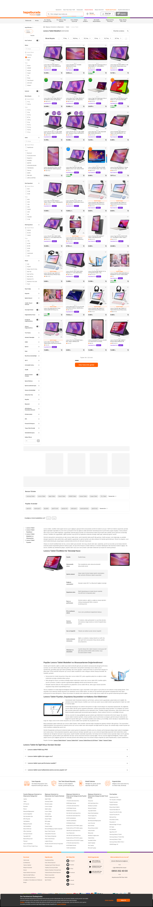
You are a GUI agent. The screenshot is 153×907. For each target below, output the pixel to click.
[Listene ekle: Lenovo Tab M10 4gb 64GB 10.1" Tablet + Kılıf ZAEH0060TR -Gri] (128, 112)
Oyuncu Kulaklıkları (27, 843)
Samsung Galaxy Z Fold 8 (115, 834)
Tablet (100, 740)
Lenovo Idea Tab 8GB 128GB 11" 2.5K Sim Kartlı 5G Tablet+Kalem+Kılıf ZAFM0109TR (119, 65)
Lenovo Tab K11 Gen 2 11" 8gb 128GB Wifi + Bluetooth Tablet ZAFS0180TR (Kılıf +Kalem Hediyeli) (75, 132)
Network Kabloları (92, 808)
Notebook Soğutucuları (93, 835)
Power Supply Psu (92, 815)
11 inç (28, 101)
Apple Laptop (48, 809)
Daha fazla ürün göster (86, 365)
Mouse (25, 809)
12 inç (28, 112)
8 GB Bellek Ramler (70, 823)
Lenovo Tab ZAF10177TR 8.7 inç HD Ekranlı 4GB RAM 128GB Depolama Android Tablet (52, 168)
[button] (53, 73)
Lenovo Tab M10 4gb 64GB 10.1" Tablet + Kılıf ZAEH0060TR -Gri (118, 132)
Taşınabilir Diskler (92, 810)
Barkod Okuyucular (27, 838)
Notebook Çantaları (92, 805)
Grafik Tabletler (91, 843)
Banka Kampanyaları (50, 877)
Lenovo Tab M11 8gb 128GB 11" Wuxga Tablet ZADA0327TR (118, 340)
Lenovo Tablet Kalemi (60, 740)
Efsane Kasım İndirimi (114, 807)
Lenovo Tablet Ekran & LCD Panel (88, 740)
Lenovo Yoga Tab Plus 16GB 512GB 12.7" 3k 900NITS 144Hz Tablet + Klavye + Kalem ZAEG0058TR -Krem (119, 236)
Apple (28, 59)
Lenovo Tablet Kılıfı (72, 740)
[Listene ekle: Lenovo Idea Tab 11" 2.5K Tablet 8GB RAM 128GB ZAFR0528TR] (106, 112)
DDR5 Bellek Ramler (71, 803)
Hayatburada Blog (49, 860)
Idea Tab (29, 271)
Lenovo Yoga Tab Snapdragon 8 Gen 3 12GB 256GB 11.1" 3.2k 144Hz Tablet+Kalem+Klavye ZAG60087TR (97, 99)
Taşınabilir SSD (27, 836)
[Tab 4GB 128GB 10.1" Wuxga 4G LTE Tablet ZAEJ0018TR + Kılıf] (119, 156)
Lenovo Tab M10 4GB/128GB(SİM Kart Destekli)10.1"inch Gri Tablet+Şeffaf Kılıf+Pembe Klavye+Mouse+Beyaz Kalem (119, 273)
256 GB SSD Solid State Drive (73, 830)
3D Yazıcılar (26, 804)
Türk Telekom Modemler (50, 836)
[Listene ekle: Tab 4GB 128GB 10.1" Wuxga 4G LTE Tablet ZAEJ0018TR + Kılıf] (128, 148)
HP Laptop (47, 823)
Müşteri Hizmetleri (99, 9)
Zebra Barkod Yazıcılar (50, 833)
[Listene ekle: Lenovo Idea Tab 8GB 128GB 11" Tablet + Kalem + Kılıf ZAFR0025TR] (61, 45)
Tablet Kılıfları (91, 838)
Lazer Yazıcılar (91, 823)
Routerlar (25, 806)
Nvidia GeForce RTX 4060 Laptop (74, 828)
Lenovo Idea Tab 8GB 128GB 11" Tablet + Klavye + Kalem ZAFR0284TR (53, 201)
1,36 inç (29, 119)
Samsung (29, 54)
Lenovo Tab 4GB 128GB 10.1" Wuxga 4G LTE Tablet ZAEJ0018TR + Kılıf (119, 168)
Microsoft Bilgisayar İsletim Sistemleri (53, 828)
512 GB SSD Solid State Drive (73, 815)
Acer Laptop (91, 845)
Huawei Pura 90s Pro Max (116, 812)
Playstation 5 (113, 822)
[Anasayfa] (44, 27)
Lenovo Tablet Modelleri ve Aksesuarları (30, 536)
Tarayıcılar (90, 800)
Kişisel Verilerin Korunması (29, 872)
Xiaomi (28, 65)
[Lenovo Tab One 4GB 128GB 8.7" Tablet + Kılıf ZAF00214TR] (97, 225)
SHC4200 (29, 82)
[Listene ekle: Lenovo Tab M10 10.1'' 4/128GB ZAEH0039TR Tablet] (83, 45)
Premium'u (33, 15)
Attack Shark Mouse (50, 838)
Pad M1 (29, 266)
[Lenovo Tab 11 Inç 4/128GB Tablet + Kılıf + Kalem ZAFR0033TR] (75, 329)
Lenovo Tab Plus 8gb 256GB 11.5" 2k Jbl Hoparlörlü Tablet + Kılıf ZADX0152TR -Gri (97, 272)
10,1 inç (29, 124)
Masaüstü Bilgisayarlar (28, 811)
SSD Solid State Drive (93, 803)
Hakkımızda (26, 860)
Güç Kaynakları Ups (28, 816)
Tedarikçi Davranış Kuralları (51, 867)
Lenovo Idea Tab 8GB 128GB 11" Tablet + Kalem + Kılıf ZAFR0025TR (52, 65)
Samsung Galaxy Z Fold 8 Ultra (117, 837)
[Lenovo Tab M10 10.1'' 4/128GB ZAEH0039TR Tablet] (75, 54)
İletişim (25, 882)
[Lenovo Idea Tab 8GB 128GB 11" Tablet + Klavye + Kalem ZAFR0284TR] (53, 190)
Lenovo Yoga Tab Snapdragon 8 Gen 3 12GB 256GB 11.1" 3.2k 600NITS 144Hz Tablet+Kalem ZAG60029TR (97, 65)
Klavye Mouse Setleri (93, 828)
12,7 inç (29, 114)
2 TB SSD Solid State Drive (72, 805)
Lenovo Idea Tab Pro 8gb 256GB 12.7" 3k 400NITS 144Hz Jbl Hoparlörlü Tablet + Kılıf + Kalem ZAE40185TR (75, 99)
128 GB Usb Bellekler (71, 820)
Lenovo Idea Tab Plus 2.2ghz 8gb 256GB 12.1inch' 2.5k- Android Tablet (75, 168)
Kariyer (25, 870)
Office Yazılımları (27, 831)
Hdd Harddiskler (27, 826)
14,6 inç (29, 104)
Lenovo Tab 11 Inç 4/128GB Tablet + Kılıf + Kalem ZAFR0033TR (74, 340)
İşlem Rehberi (48, 880)
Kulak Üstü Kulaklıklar (93, 813)
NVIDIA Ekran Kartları (71, 810)
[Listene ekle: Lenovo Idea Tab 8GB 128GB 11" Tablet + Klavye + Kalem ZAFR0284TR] (61, 181)
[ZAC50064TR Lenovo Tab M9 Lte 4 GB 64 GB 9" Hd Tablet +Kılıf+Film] (97, 329)
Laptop (25, 799)
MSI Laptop (47, 821)
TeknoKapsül (30, 80)
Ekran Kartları (91, 825)
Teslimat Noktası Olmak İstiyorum (52, 872)
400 (28, 264)
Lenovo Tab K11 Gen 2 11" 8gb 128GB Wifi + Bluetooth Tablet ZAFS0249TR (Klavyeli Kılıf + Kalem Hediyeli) (53, 132)
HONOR (29, 68)
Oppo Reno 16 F (113, 832)
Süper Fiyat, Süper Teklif (69, 9)
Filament (25, 841)
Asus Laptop (48, 814)
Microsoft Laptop (92, 848)
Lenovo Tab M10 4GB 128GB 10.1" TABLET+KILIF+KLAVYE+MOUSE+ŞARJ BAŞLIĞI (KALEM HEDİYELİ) (75, 238)
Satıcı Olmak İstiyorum (50, 862)
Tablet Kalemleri (92, 818)
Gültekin (29, 85)
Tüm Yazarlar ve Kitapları (115, 799)
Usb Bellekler (26, 821)
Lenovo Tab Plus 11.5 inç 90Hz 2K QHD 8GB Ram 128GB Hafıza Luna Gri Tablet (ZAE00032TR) (75, 201)
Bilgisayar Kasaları (27, 823)
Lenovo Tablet (30, 528)
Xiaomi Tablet (48, 818)
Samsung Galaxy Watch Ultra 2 (117, 842)
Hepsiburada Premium (111, 9)
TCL (28, 75)
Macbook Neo (113, 817)
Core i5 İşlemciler (70, 833)
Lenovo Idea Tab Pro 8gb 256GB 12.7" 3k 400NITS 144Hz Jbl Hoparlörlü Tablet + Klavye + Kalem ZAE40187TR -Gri (53, 99)
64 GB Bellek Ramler (71, 845)
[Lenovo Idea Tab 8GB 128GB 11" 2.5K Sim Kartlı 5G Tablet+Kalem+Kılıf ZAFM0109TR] (119, 54)
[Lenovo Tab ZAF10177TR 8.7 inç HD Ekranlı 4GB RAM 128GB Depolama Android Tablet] (53, 156)
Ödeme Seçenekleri (49, 875)
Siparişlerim (58, 9)
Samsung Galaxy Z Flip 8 (115, 839)
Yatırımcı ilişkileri (27, 865)
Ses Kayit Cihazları (27, 833)
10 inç (28, 122)
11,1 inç (28, 132)
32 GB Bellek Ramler (71, 808)
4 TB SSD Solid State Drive (72, 843)
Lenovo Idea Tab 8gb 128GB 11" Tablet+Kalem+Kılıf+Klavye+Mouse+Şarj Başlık (53, 342)
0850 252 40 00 (120, 871)
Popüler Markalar (114, 804)
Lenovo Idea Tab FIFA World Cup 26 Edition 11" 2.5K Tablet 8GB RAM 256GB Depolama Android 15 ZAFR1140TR (118, 99)
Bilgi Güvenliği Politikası (29, 875)
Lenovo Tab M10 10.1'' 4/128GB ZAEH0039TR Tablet (73, 65)
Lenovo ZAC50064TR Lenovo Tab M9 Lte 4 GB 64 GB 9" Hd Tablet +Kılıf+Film (97, 340)
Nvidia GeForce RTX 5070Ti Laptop (74, 840)
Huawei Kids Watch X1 (115, 809)
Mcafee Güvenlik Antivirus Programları (54, 843)
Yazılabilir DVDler (92, 840)
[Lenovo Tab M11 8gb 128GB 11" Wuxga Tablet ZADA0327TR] (119, 329)
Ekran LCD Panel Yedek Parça (30, 846)
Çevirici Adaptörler (27, 814)
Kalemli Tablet (108, 740)
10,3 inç (29, 127)
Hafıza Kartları (91, 830)
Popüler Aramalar (114, 802)
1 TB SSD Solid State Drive (72, 800)
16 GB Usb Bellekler (71, 848)
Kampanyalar (80, 9)
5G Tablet (112, 827)
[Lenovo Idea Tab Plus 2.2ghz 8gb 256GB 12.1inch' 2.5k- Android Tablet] (75, 156)
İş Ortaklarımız (26, 862)
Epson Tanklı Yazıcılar (50, 831)
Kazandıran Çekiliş (114, 819)
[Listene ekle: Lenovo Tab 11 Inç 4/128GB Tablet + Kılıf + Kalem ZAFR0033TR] (83, 321)
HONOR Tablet (48, 816)
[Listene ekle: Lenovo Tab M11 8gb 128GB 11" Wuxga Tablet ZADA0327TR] (128, 321)
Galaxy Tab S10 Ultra (32, 269)
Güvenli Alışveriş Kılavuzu (29, 877)
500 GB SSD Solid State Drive (73, 813)
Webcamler (90, 833)
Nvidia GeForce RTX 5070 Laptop (74, 838)
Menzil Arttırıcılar (27, 828)
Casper (29, 73)
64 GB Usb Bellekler (71, 818)
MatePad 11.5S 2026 (32, 281)
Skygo (28, 77)
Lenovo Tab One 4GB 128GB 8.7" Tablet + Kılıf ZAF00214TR (96, 236)
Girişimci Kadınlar (89, 9)
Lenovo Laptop (48, 806)
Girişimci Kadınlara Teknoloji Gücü (53, 870)
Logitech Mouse (49, 841)
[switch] (38, 40)
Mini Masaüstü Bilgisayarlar (94, 820)
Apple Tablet (48, 799)
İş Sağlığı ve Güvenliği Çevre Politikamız (32, 880)
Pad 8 (28, 284)
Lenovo (29, 57)
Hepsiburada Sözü (114, 797)
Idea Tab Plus (30, 274)
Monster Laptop (48, 804)
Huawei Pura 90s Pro (114, 814)
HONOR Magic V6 (114, 844)
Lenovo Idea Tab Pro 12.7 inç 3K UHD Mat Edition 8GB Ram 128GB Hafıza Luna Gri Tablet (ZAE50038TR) (75, 307)
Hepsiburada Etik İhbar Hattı (119, 877)
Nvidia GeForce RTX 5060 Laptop (74, 825)
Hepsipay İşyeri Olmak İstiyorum (52, 865)
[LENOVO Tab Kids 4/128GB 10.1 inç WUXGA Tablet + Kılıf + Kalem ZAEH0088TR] (97, 156)
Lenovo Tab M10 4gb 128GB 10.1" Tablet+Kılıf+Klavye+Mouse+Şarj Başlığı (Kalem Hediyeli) (96, 203)
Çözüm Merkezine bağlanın (119, 861)
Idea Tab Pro (30, 276)
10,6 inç (29, 129)
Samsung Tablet (49, 801)
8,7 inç (28, 117)
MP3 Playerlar (26, 818)
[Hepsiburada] (31, 12)
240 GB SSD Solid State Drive (73, 835)
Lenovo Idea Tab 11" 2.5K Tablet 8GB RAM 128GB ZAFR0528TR (97, 132)
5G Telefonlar (113, 829)
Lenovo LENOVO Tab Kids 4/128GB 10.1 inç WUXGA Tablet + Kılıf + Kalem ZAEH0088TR (97, 168)
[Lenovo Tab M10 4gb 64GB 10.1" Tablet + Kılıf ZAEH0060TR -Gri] (119, 121)
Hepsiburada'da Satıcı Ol (124, 9)
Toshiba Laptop (48, 846)
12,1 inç (29, 109)
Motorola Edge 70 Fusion (115, 824)
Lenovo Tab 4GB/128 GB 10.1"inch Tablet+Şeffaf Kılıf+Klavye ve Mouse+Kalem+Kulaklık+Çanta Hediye (52, 309)
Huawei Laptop (48, 826)
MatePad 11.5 (30, 279)
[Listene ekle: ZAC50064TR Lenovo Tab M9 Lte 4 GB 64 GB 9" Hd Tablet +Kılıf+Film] (106, 321)
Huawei (29, 70)
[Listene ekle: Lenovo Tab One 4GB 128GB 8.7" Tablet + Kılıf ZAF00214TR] (106, 217)
